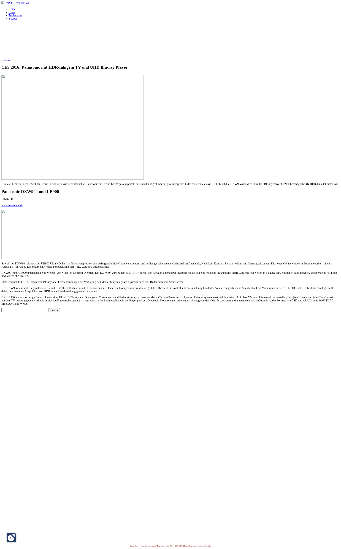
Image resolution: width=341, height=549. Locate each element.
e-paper (13, 18)
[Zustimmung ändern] (11, 537)
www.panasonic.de (12, 205)
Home (12, 8)
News (12, 12)
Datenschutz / (135, 546)
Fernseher (6, 60)
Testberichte (15, 15)
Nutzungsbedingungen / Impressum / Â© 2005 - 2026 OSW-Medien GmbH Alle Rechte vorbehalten (175, 546)
